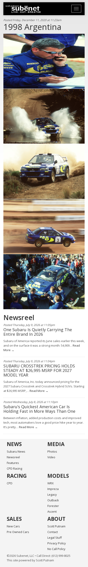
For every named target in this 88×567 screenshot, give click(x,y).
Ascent (52, 511)
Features (13, 463)
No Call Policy (56, 549)
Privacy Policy (56, 543)
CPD (9, 483)
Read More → (38, 391)
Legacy (52, 494)
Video (51, 457)
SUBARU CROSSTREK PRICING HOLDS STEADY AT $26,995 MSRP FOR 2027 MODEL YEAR (39, 370)
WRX (50, 483)
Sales (14, 518)
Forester (53, 506)
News (14, 444)
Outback (53, 500)
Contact (52, 532)
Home (23, 9)
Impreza (53, 489)
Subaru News (16, 451)
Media (56, 444)
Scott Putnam (56, 526)
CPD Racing (14, 468)
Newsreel (13, 457)
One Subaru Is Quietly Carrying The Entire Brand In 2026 (37, 332)
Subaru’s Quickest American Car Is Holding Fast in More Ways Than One (39, 409)
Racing (17, 475)
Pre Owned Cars (18, 532)
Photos (52, 451)
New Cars (13, 526)
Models (58, 475)
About (56, 518)
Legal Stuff (54, 538)
